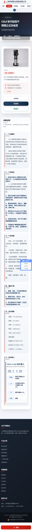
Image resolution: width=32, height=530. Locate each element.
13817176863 (19, 506)
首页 (3, 6)
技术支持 (3, 487)
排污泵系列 (4, 452)
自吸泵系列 (4, 462)
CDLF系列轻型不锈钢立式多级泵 (12, 38)
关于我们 (22, 6)
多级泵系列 (17, 36)
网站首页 (3, 475)
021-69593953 (10, 506)
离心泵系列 (4, 446)
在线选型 (16, 6)
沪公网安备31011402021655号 (16, 519)
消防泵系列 (4, 449)
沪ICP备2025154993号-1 (16, 517)
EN (17, 10)
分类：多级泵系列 (9, 73)
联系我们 (3, 491)
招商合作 (3, 484)
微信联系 (16, 109)
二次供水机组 (4, 459)
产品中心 (9, 6)
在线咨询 (16, 98)
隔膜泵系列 (4, 456)
